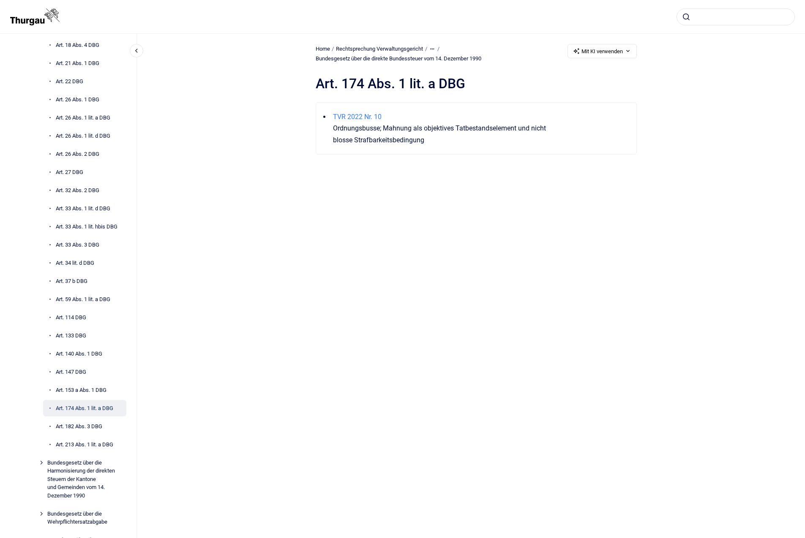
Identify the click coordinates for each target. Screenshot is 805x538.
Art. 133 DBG (71, 335)
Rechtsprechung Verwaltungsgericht (379, 49)
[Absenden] (686, 17)
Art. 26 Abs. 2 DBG (77, 154)
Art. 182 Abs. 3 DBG (79, 426)
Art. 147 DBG (71, 372)
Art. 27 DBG (69, 172)
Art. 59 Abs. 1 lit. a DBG (83, 299)
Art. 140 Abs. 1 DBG (79, 354)
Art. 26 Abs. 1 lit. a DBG (83, 117)
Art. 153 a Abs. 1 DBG (81, 390)
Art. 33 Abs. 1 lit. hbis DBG (86, 226)
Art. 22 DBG (69, 81)
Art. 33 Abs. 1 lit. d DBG (83, 208)
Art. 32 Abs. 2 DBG (77, 190)
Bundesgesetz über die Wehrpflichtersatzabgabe (77, 518)
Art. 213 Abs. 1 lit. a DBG (84, 444)
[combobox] (735, 17)
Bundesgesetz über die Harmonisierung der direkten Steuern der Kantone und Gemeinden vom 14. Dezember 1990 (81, 479)
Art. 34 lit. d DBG (75, 263)
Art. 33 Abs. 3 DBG (77, 245)
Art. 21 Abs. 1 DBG (77, 63)
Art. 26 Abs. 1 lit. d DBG (83, 136)
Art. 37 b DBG (71, 281)
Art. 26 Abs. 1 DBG (77, 99)
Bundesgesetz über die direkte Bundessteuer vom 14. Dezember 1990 (398, 58)
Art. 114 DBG (71, 317)
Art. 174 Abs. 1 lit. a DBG (84, 408)
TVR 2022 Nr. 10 (357, 117)
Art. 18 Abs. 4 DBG (77, 45)
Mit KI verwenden (602, 51)
